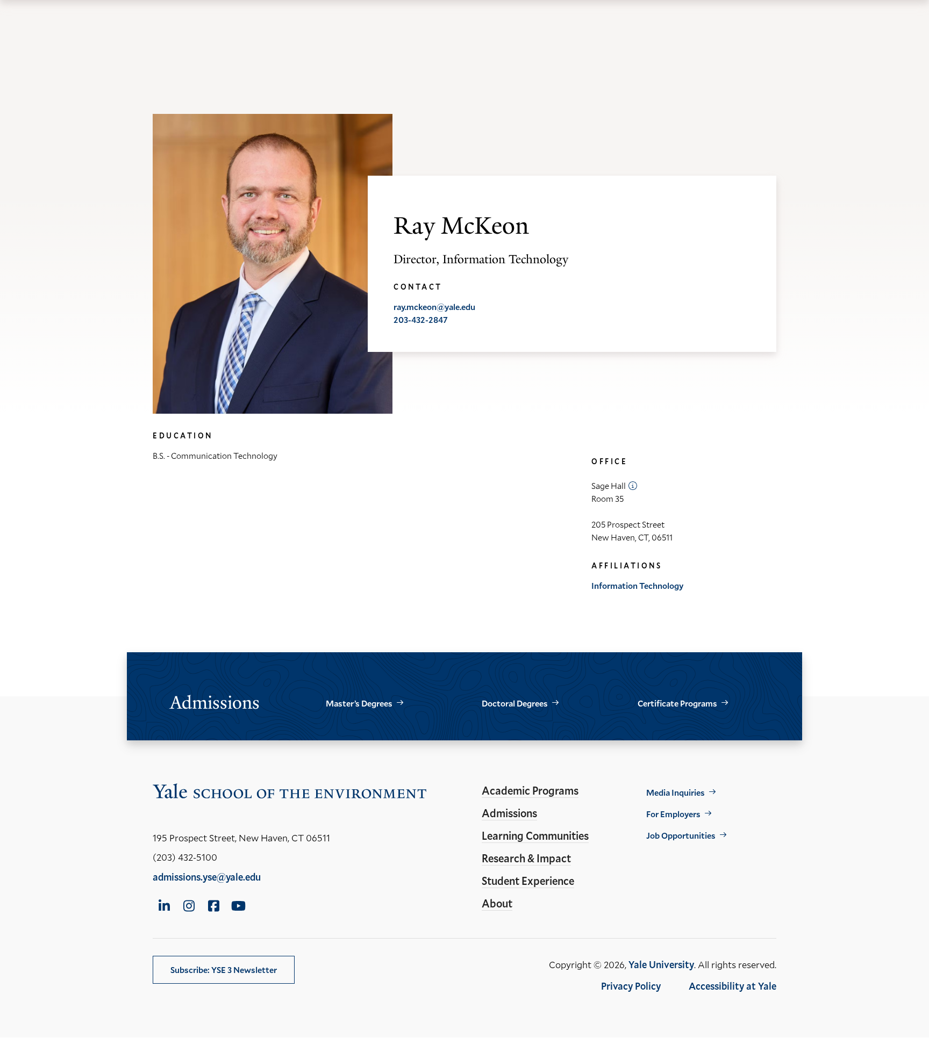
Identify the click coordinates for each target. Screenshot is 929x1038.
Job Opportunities (681, 835)
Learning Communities (535, 835)
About (497, 903)
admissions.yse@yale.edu (207, 876)
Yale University (661, 964)
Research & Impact (526, 858)
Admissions (509, 813)
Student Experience (528, 881)
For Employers (673, 813)
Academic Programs (530, 790)
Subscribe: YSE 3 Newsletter (223, 969)
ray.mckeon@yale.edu (434, 306)
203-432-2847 (421, 319)
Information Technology (637, 585)
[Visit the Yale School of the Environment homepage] (290, 793)
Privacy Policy (631, 985)
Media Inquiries (675, 792)
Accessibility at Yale (732, 985)
